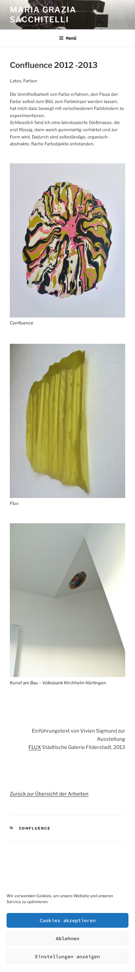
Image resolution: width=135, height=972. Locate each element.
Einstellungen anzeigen (67, 956)
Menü (71, 38)
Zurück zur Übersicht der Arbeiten (49, 794)
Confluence (21, 322)
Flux (14, 503)
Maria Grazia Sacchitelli (43, 14)
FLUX (35, 747)
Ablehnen (67, 938)
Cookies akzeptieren (68, 920)
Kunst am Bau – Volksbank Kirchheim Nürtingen (58, 682)
